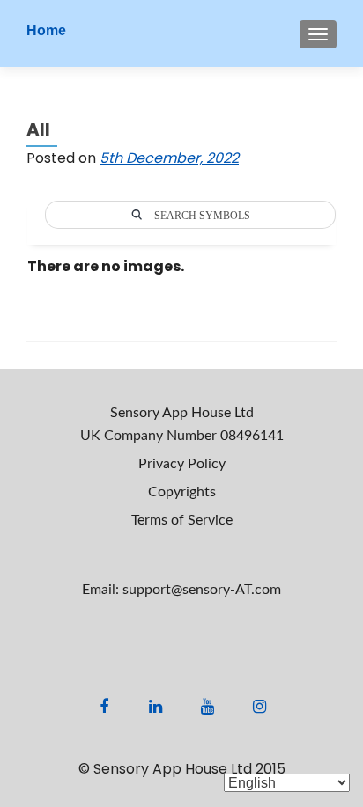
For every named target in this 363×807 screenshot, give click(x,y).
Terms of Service (182, 520)
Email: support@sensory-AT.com (181, 590)
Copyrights (182, 492)
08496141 (252, 436)
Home (46, 30)
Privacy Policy (182, 464)
